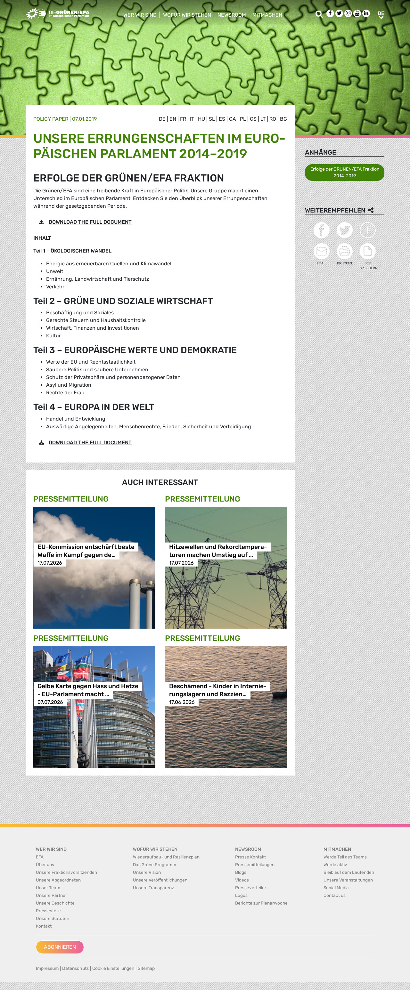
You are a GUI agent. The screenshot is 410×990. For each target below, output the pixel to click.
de (162, 119)
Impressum (47, 968)
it (192, 119)
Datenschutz (75, 968)
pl (243, 119)
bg (283, 119)
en (172, 119)
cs (253, 119)
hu (201, 119)
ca (232, 119)
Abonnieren (60, 947)
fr (183, 119)
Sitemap (146, 968)
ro (272, 119)
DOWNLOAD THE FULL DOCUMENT (90, 222)
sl (212, 119)
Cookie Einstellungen (113, 968)
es (222, 119)
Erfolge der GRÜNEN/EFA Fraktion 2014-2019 (344, 172)
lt (263, 119)
